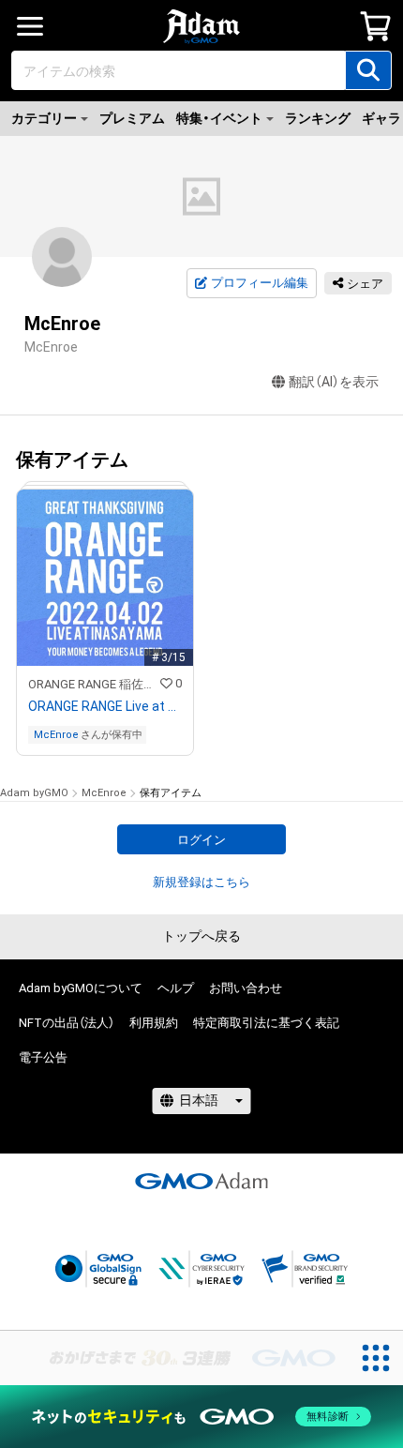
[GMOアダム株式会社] (201, 1180)
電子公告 (43, 1057)
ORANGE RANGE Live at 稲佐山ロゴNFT (105, 706)
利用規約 (153, 1023)
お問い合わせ (245, 988)
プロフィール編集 (259, 283)
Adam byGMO (34, 793)
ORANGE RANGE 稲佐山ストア (94, 684)
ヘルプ (175, 988)
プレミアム (132, 118)
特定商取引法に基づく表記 (266, 1023)
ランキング (318, 118)
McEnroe (56, 735)
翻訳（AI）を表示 (334, 381)
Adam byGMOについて (80, 988)
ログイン (201, 840)
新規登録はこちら (201, 882)
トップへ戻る (201, 935)
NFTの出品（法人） (66, 1023)
